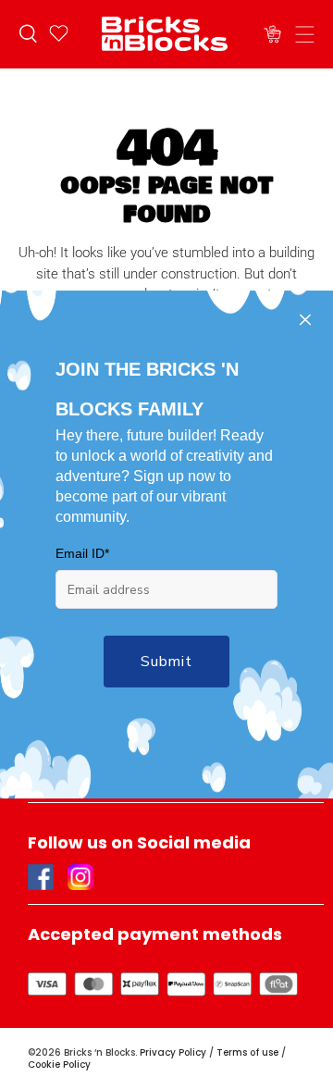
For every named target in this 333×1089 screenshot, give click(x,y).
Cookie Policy (59, 1064)
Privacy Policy (173, 1052)
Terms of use (247, 1052)
